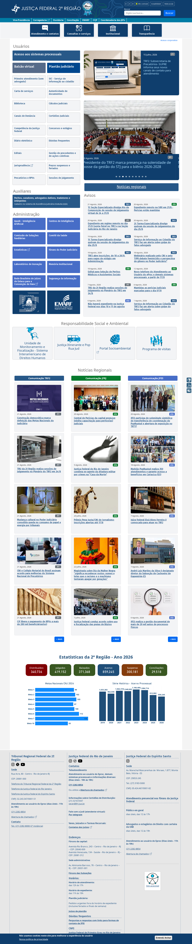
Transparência (147, 33)
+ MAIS (59, 639)
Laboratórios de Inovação (28, 264)
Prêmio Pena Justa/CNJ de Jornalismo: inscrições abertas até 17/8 (94, 521)
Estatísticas (20, 249)
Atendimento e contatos (45, 33)
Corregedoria (40, 20)
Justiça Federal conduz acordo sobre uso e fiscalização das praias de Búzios (96, 623)
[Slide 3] (123, 177)
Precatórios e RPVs (24, 177)
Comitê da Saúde (58, 235)
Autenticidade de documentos (58, 92)
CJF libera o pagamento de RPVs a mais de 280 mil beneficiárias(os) (38, 623)
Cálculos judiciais (58, 103)
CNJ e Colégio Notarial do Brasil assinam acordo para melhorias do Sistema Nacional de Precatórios (39, 573)
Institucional (113, 33)
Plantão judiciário (61, 66)
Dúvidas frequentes (59, 140)
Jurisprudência (22, 165)
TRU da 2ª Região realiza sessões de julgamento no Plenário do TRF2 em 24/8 (107, 290)
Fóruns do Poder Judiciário (63, 249)
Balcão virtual (24, 66)
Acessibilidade (156, 4)
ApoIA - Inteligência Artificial (24, 222)
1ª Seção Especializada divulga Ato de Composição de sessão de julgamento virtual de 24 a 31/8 (108, 210)
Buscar (127, 9)
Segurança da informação (62, 278)
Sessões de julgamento (61, 177)
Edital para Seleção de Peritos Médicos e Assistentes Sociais (104, 273)
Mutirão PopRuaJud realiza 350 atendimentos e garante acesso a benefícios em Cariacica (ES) (149, 471)
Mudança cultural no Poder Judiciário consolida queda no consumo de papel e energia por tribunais (39, 522)
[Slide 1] (116, 177)
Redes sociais (168, 4)
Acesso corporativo (169, 40)
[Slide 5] (129, 177)
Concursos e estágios (60, 128)
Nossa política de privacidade (33, 939)
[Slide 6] (132, 177)
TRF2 (128, 204)
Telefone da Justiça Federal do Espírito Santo (33, 793)
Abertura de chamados (22, 816)
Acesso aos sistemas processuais (38, 54)
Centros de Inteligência (61, 221)
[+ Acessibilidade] (189, 390)
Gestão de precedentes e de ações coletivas (62, 154)
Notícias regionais (131, 187)
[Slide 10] (146, 177)
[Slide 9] (142, 177)
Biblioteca (19, 103)
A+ (133, 4)
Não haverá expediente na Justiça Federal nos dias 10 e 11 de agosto (106, 305)
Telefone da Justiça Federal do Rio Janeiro (31, 788)
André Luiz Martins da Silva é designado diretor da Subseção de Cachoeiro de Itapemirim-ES (152, 573)
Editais (18, 153)
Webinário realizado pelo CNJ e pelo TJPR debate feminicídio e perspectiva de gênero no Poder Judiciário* (154, 258)
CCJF (95, 20)
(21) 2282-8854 (18, 811)
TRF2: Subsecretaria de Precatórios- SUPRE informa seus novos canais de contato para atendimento (157, 67)
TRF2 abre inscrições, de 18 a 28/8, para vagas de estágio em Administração (106, 258)
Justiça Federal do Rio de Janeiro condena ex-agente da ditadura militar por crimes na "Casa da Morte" (94, 471)
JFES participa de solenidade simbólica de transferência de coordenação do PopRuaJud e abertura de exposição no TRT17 (151, 422)
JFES (128, 301)
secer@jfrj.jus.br (77, 803)
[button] (89, 74)
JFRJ (174, 204)
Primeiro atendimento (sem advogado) (29, 80)
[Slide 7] (136, 177)
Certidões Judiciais (59, 115)
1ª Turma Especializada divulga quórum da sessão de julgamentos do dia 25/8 (108, 242)
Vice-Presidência (21, 20)
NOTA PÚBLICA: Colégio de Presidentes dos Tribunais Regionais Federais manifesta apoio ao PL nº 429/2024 (130, 164)
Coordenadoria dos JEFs (113, 20)
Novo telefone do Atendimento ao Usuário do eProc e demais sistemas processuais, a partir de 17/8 (153, 274)
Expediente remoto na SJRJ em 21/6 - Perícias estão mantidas (153, 209)
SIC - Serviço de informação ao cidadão (61, 80)
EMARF (85, 20)
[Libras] (189, 380)
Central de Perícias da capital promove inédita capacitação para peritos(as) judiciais (94, 421)
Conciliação (73, 20)
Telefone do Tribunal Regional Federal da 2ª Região (36, 783)
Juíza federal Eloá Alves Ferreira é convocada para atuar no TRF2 (149, 521)
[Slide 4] (126, 177)
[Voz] (189, 385)
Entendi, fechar (163, 938)
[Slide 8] (139, 177)
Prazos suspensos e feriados (59, 167)
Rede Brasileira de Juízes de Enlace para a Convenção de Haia (27, 281)
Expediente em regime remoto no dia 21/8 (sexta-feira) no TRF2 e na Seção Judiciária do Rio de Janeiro (108, 226)
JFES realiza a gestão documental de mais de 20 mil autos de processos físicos (150, 624)
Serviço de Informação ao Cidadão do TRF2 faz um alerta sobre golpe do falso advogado (154, 242)
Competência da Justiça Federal (27, 130)
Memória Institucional (60, 264)
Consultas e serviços (79, 33)
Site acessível (152, 885)
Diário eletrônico (23, 140)
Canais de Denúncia (24, 115)
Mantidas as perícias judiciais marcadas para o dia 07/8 (150, 289)
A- (126, 4)
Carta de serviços (23, 91)
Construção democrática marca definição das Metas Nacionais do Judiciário (35, 420)
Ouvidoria (58, 20)
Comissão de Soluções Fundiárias (26, 237)
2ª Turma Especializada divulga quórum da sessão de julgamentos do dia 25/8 (154, 226)
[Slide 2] (119, 177)
